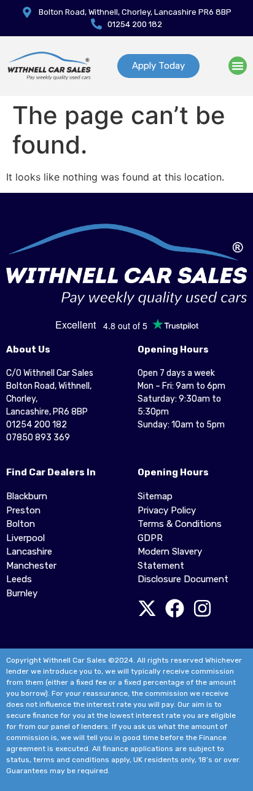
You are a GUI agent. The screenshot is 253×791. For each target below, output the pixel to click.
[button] (237, 65)
